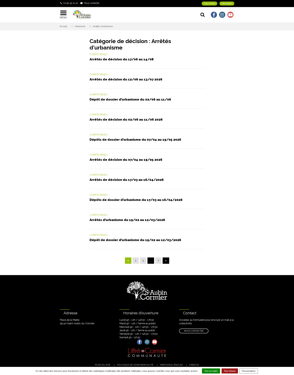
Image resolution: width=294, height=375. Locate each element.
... (150, 260)
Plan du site (103, 365)
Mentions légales (171, 365)
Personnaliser (249, 371)
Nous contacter (194, 331)
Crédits (194, 365)
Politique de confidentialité (135, 365)
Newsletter (227, 3)
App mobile (209, 3)
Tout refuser (230, 371)
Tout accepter (211, 371)
